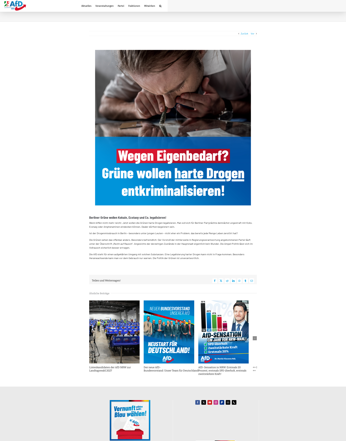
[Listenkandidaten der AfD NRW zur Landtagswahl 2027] (115, 301)
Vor (252, 33)
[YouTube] (209, 405)
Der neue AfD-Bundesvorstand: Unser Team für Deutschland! (174, 372)
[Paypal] (222, 405)
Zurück (244, 33)
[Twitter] (203, 405)
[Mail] (228, 405)
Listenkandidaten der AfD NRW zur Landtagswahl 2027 (110, 372)
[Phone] (234, 405)
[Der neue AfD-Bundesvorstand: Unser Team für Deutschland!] (172, 301)
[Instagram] (216, 405)
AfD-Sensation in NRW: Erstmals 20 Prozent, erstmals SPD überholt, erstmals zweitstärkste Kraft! (230, 374)
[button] (160, 6)
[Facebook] (197, 405)
